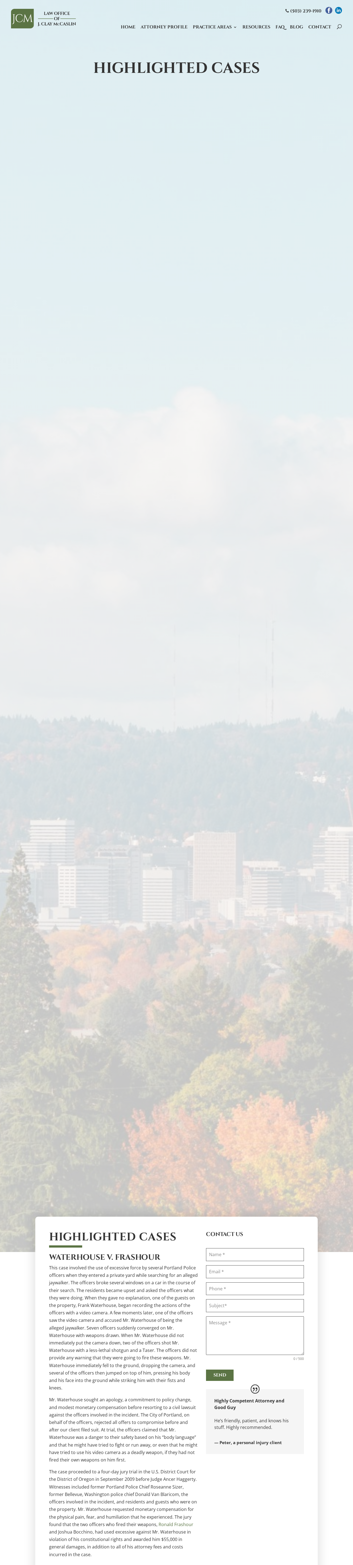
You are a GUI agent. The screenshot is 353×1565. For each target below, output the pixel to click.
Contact (319, 27)
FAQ (280, 27)
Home (128, 27)
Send (219, 1375)
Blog (296, 27)
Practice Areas (212, 27)
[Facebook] (328, 10)
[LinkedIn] (338, 10)
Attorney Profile (164, 27)
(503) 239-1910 (305, 11)
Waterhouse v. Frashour (104, 1257)
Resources (256, 27)
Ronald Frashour (176, 1524)
